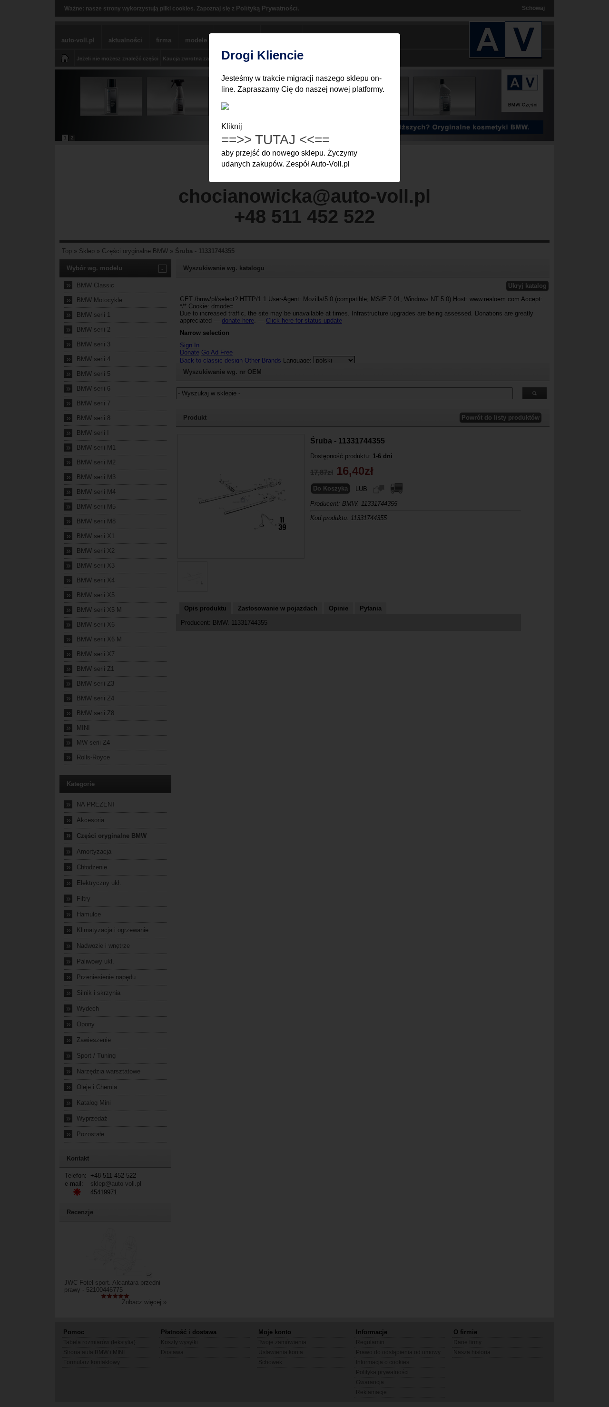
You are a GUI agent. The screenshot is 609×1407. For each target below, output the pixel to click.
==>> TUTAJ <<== (275, 139)
